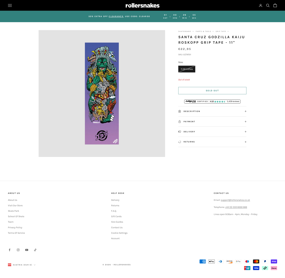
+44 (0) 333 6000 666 (236, 207)
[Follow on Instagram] (18, 250)
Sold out (212, 90)
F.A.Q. (114, 211)
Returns (115, 205)
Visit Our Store (15, 205)
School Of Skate (16, 216)
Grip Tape (221, 31)
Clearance (116, 16)
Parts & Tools (203, 31)
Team (11, 221)
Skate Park (13, 211)
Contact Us (117, 227)
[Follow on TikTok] (35, 250)
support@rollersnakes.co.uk (235, 200)
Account (115, 238)
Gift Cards (116, 216)
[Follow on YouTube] (26, 250)
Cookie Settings (119, 233)
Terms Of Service (16, 233)
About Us (12, 200)
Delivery (115, 200)
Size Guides (117, 221)
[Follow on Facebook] (9, 250)
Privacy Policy (15, 227)
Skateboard (184, 31)
